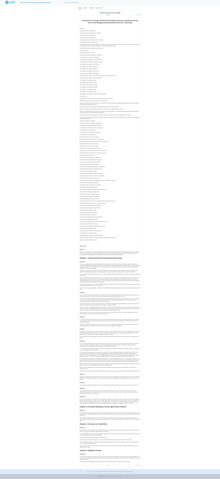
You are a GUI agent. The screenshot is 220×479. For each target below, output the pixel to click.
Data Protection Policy (117, 476)
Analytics (76, 2)
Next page (138, 14)
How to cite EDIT (106, 471)
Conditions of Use (110, 476)
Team (94, 471)
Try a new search (68, 2)
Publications (99, 471)
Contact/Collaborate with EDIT (117, 471)
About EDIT (89, 471)
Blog (126, 471)
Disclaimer (105, 476)
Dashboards (130, 471)
